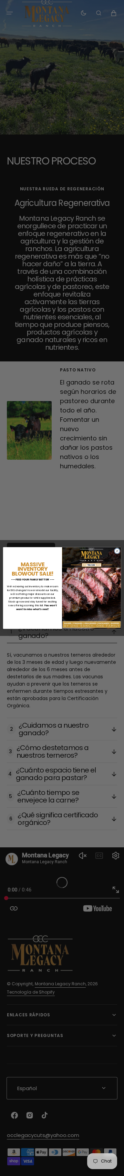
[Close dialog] (117, 551)
